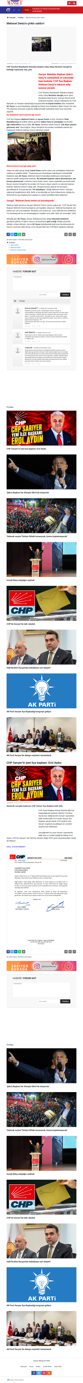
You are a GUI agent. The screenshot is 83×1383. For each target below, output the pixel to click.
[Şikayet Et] (67, 326)
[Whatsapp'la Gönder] (19, 234)
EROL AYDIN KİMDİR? (16, 847)
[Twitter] (12, 234)
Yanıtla (28, 326)
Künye (31, 1366)
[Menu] (69, 3)
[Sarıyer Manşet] (15, 3)
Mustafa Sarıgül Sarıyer (18, 250)
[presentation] (13, 10)
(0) (34, 326)
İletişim (38, 1366)
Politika (20, 17)
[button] (66, 234)
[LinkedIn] (15, 234)
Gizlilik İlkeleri (47, 1366)
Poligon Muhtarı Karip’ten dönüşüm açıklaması (44, 10)
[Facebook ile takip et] (33, 1373)
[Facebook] (8, 234)
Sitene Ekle (57, 1366)
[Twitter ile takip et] (39, 1373)
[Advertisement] (22, 85)
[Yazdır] (23, 234)
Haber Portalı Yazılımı (17, 1380)
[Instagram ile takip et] (44, 1373)
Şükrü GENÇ (15, 245)
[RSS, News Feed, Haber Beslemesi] (49, 1373)
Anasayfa (12, 17)
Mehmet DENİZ (16, 247)
